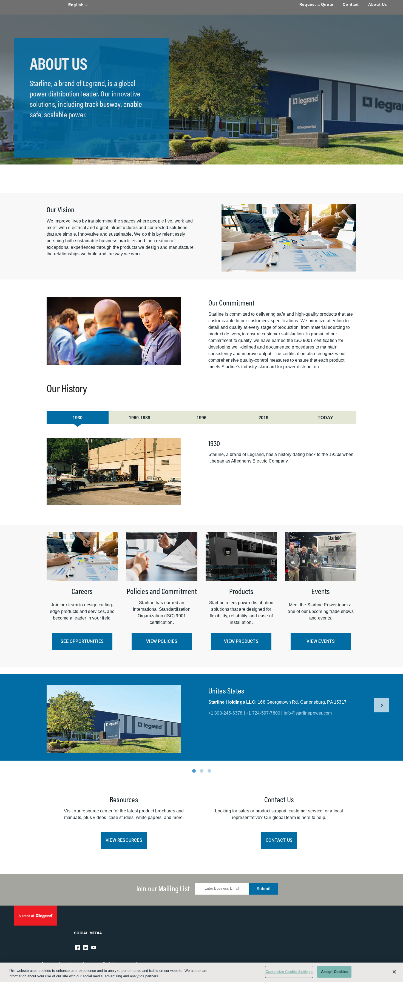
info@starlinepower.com (308, 713)
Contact (351, 4)
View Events (320, 641)
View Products (241, 641)
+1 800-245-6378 (225, 713)
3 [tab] (209, 771)
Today (325, 417)
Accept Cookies (334, 972)
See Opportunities (82, 641)
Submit (264, 888)
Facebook (77, 947)
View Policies (161, 641)
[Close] (394, 972)
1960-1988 (140, 417)
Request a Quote (316, 4)
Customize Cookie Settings (289, 972)
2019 (264, 417)
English (76, 4)
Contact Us (279, 840)
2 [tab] (202, 771)
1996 (202, 417)
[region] (201, 972)
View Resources (124, 840)
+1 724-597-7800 (263, 713)
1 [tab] (194, 771)
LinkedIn (85, 947)
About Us (377, 4)
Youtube (93, 947)
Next (381, 705)
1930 (78, 417)
